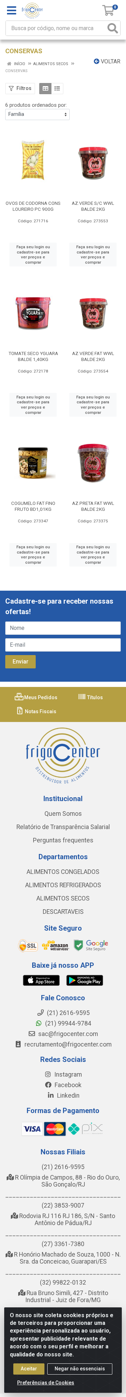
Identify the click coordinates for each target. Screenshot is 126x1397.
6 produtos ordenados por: (36, 105)
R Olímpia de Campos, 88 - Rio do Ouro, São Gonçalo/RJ (67, 1181)
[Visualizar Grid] (45, 88)
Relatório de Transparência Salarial (63, 826)
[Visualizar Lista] (57, 88)
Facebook (67, 1085)
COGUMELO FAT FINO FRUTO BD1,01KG (33, 506)
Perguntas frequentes (63, 840)
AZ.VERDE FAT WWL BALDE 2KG (93, 356)
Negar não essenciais (80, 1368)
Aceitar (29, 1368)
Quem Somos (63, 813)
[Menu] (11, 10)
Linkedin (67, 1095)
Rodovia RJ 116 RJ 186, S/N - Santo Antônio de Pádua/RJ (66, 1219)
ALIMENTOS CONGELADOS (63, 871)
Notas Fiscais (40, 711)
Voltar (109, 61)
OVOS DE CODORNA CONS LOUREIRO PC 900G (33, 206)
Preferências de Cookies (45, 1382)
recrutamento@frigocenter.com (68, 1044)
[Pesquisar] (112, 28)
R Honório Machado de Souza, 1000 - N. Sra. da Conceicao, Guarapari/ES (67, 1258)
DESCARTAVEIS (63, 911)
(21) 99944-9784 (67, 1023)
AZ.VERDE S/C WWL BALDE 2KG (93, 206)
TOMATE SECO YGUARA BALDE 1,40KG (33, 356)
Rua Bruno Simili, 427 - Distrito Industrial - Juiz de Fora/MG (66, 1297)
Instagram (67, 1074)
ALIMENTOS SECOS (63, 898)
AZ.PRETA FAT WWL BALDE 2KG (93, 506)
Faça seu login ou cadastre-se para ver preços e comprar (33, 254)
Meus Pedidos (40, 697)
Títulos (94, 697)
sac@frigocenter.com (68, 1033)
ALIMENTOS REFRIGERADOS (63, 885)
